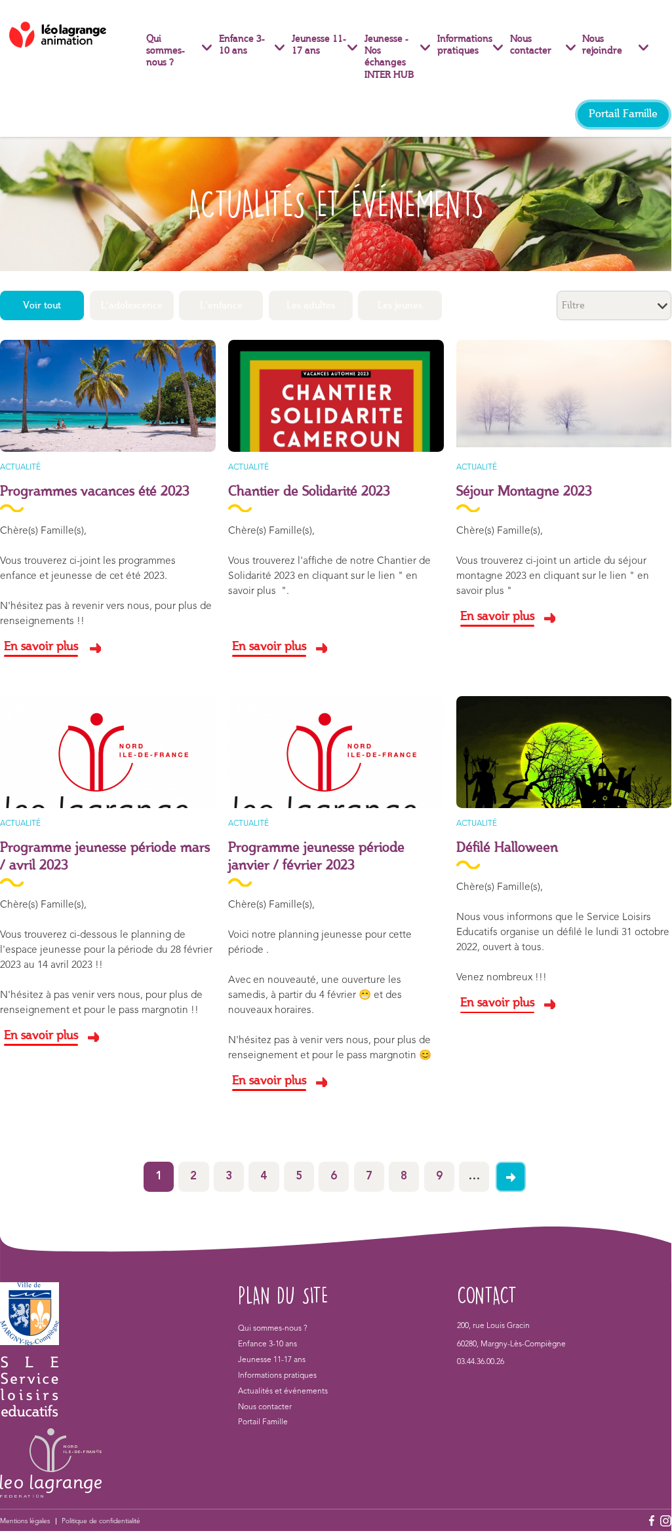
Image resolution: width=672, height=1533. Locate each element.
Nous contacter (530, 45)
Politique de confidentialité (101, 1521)
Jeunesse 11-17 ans (319, 45)
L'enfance (221, 305)
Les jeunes (400, 305)
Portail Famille (623, 114)
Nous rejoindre (602, 45)
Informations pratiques (464, 45)
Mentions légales (25, 1521)
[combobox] (614, 305)
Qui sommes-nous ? (165, 51)
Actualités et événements (283, 1391)
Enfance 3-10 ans (242, 45)
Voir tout (42, 305)
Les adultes (311, 305)
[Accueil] (72, 35)
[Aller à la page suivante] (510, 1177)
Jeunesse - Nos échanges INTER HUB (389, 57)
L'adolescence (132, 305)
